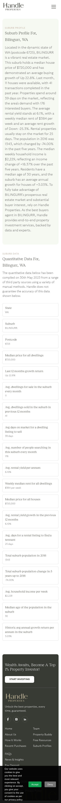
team (36, 728)
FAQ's (8, 754)
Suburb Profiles (42, 746)
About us (10, 734)
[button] (54, 6)
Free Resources (42, 740)
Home (8, 728)
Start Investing (19, 679)
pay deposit (12, 765)
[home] (13, 7)
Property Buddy (42, 734)
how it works (13, 740)
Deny (50, 784)
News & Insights (14, 759)
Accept (34, 784)
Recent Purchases (15, 746)
